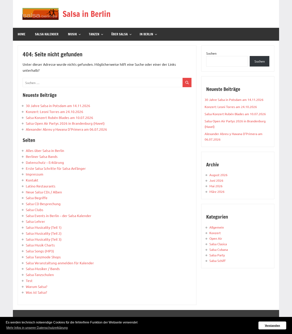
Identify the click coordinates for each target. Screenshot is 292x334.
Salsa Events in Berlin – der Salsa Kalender (58, 215)
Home (21, 34)
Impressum (34, 174)
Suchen (211, 53)
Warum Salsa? (36, 286)
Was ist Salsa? (36, 292)
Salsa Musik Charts (40, 245)
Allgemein (216, 227)
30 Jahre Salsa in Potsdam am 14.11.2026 (58, 105)
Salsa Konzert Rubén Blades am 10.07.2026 (59, 117)
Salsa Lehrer (35, 221)
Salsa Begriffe (36, 198)
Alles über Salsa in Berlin (45, 150)
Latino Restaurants (40, 186)
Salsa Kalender (46, 34)
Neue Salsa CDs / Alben (44, 192)
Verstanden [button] (272, 325)
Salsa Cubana (218, 249)
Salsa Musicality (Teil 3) (44, 239)
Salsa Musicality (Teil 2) (44, 233)
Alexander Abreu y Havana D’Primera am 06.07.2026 (66, 129)
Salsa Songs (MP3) (40, 251)
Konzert (215, 233)
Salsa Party (217, 255)
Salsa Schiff (217, 261)
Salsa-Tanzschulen (40, 274)
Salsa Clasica (218, 244)
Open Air (215, 238)
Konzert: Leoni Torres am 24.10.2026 (54, 111)
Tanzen (94, 34)
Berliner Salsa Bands (42, 156)
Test (29, 280)
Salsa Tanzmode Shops (43, 257)
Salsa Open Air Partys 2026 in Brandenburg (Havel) (65, 123)
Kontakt (32, 180)
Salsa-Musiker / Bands (43, 268)
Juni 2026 (216, 180)
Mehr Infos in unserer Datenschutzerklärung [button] (37, 327)
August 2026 (218, 175)
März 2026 (216, 191)
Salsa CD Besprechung (43, 204)
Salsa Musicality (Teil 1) (44, 227)
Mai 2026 (215, 186)
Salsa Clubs (34, 210)
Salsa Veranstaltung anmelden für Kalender (60, 263)
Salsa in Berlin (87, 13)
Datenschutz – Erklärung (45, 162)
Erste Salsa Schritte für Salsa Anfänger (56, 168)
